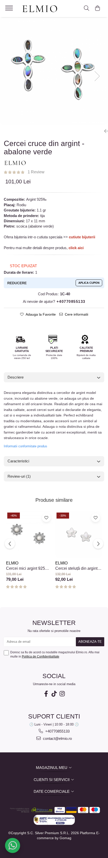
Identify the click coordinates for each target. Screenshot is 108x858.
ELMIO (12, 563)
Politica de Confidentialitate (40, 656)
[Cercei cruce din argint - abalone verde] (54, 71)
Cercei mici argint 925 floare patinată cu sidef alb (29, 568)
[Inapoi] (104, 131)
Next (98, 76)
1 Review (36, 172)
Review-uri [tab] (19, 476)
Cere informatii (76, 314)
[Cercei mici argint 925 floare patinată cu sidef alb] (29, 534)
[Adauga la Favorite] (46, 517)
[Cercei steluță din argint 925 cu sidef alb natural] (78, 534)
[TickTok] (54, 693)
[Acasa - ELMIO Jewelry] (41, 9)
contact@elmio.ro (57, 738)
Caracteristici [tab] (18, 461)
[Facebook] (46, 693)
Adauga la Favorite (41, 314)
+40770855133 (57, 731)
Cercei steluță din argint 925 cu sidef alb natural (76, 568)
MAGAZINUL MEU (52, 767)
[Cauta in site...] (86, 9)
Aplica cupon (88, 282)
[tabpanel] (54, 71)
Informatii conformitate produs (25, 446)
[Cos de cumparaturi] (97, 9)
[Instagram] (62, 693)
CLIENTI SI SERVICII (52, 779)
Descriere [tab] (16, 377)
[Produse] (9, 9)
